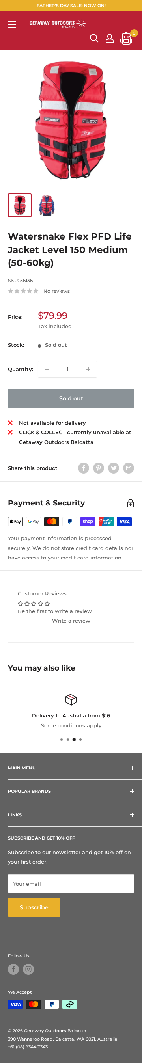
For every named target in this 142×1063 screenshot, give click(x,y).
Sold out (71, 398)
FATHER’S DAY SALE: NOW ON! (71, 5)
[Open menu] (12, 24)
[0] (127, 38)
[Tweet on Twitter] (113, 468)
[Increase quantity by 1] (88, 369)
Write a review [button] (71, 620)
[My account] (110, 38)
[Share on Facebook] (83, 468)
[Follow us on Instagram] (28, 969)
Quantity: (20, 369)
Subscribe (34, 907)
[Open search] (94, 38)
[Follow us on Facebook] (13, 969)
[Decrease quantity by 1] (46, 369)
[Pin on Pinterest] (98, 468)
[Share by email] (128, 468)
